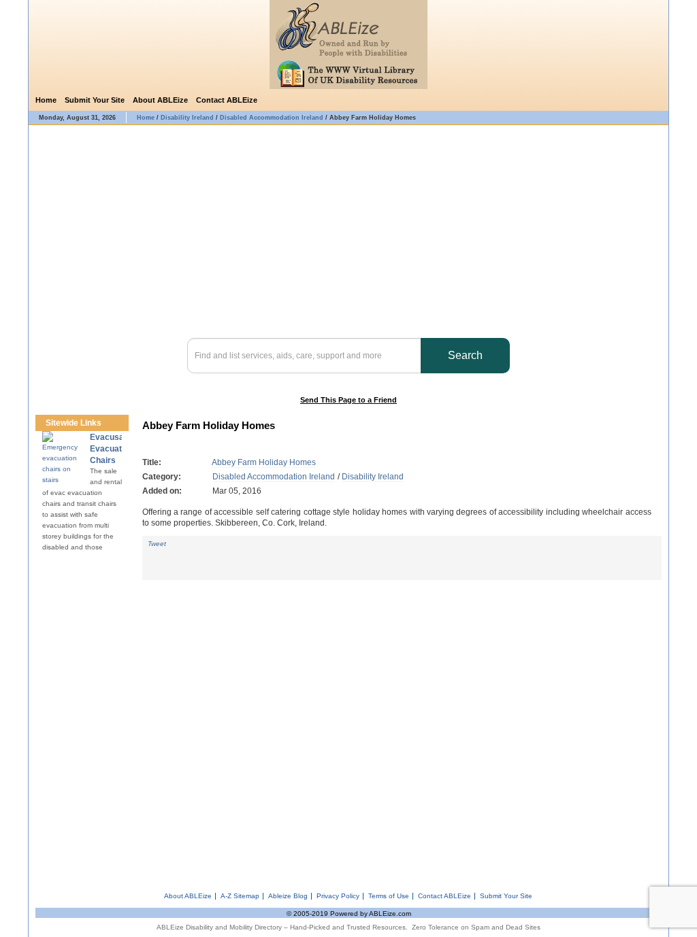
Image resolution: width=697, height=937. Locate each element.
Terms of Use (388, 896)
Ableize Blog (288, 896)
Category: (161, 476)
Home (45, 100)
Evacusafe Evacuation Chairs (111, 448)
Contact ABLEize (226, 100)
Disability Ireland (373, 476)
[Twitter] (655, 100)
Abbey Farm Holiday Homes (264, 462)
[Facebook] (638, 100)
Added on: (162, 491)
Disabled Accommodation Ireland (273, 476)
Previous (108, 423)
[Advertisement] (402, 731)
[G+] (158, 556)
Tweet (157, 543)
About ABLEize (160, 100)
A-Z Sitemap (240, 896)
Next (120, 423)
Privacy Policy (338, 896)
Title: (151, 462)
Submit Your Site (95, 100)
